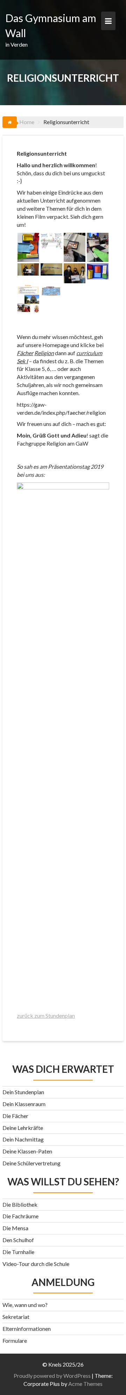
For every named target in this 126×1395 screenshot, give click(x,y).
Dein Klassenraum (24, 1104)
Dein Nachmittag (23, 1139)
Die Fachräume (20, 1216)
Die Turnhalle (18, 1251)
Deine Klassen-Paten (27, 1151)
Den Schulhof (18, 1240)
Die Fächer (15, 1115)
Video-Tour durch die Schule (35, 1263)
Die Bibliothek (19, 1204)
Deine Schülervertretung (31, 1163)
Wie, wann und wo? (25, 1304)
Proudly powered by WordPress (52, 1375)
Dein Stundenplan (23, 1092)
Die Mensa (15, 1228)
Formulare (14, 1340)
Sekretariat (15, 1316)
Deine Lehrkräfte (22, 1127)
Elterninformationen (26, 1328)
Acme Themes (85, 1383)
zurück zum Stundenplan (46, 1015)
